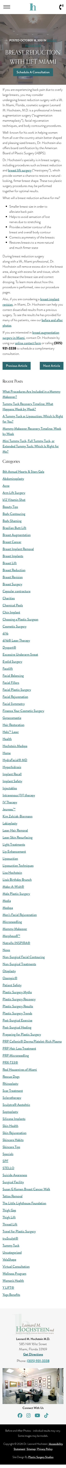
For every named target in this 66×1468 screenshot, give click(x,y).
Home (7, 752)
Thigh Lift (9, 1217)
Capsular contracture (16, 591)
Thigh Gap (9, 1210)
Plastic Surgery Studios (40, 1457)
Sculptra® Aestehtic (16, 1104)
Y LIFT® (8, 1287)
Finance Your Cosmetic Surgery (23, 710)
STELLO (8, 1168)
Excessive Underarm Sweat (20, 654)
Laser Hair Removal (15, 830)
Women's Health (13, 1280)
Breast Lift (10, 563)
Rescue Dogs (11, 1076)
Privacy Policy (44, 1449)
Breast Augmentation (17, 534)
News (6, 949)
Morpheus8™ (11, 935)
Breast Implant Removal (18, 548)
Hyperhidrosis (12, 767)
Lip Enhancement (14, 851)
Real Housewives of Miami (20, 1069)
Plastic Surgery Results (18, 1006)
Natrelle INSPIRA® (16, 942)
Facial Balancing (13, 675)
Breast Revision (13, 577)
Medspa (8, 907)
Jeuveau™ (9, 809)
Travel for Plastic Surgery (19, 1231)
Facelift (8, 668)
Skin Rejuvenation (14, 1132)
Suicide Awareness (15, 1175)
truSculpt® (10, 1238)
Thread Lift (10, 1224)
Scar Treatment (13, 1090)
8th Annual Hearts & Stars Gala (23, 471)
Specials (8, 1153)
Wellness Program (14, 1273)
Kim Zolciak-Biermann (17, 816)
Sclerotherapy (12, 1097)
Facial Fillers (11, 682)
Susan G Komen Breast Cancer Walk (26, 1189)
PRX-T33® (10, 1062)
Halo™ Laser (11, 731)
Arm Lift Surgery (14, 492)
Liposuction (10, 858)
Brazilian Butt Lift (14, 527)
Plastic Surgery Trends (17, 1013)
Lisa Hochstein (12, 872)
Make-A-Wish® (13, 886)
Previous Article (16, 365)
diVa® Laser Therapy (16, 640)
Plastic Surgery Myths (17, 992)
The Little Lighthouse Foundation (24, 1203)
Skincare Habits (13, 1139)
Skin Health (10, 1125)
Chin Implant (11, 612)
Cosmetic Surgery (14, 626)
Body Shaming (12, 520)
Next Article (51, 365)
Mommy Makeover (15, 928)
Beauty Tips (10, 506)
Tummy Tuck (11, 1245)
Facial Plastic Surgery (17, 689)
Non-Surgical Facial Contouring (24, 956)
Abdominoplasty (13, 478)
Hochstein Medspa (15, 745)
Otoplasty (9, 971)
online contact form (28, 343)
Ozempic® (10, 978)
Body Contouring (14, 513)
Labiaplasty (10, 823)
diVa (5, 633)
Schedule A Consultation (33, 72)
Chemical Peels (13, 605)
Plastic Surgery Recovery (19, 999)
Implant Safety (12, 781)
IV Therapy (10, 802)
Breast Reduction (14, 570)
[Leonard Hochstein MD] (33, 9)
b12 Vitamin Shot (14, 499)
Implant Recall (12, 774)
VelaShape (9, 1259)
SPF (5, 1160)
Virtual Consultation (16, 1266)
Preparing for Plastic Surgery (22, 1034)
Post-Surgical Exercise (17, 1020)
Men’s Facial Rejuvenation (20, 914)
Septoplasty (10, 1111)
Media (7, 900)
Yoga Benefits (11, 1294)
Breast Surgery (12, 584)
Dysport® (9, 647)
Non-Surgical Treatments (19, 964)
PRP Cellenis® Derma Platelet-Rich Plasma (32, 1041)
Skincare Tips (11, 1146)
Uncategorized (12, 1252)
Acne (6, 485)
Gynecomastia (12, 717)
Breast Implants (13, 556)
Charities (9, 598)
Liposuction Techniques (18, 865)
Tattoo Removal (13, 1196)
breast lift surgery (19, 170)
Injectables (10, 788)
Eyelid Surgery (12, 661)
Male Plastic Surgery (16, 893)
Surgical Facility (13, 1182)
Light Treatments (14, 844)
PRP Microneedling (16, 1055)
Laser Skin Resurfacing (17, 837)
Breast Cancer (12, 541)
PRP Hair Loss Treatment (19, 1048)
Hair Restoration (13, 724)
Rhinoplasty (10, 1083)
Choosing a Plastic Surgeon (20, 619)
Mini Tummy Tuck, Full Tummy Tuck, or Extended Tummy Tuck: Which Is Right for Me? (31, 446)
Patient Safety (12, 985)
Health (7, 738)
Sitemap (31, 1449)
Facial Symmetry (14, 703)
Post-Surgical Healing (17, 1027)
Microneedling (12, 921)
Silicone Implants (14, 1118)
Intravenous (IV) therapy (19, 795)
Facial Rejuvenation (15, 696)
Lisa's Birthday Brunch (17, 879)
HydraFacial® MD (15, 760)
